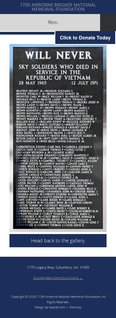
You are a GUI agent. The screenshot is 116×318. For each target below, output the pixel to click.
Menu (52, 22)
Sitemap (75, 307)
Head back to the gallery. (58, 240)
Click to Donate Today (85, 37)
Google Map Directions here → (58, 277)
